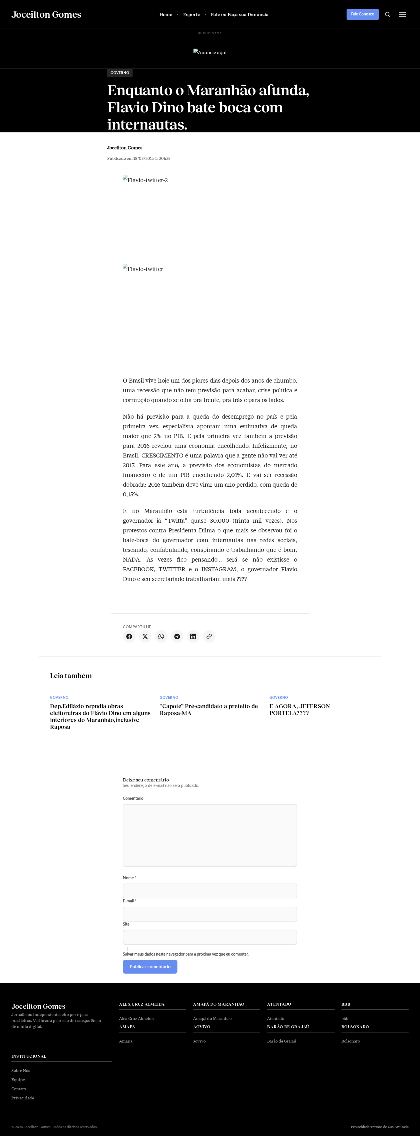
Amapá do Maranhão (212, 1018)
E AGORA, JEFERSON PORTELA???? (299, 709)
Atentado (275, 1018)
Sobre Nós (20, 1070)
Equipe (18, 1079)
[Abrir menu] (402, 14)
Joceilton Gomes (124, 147)
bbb (344, 1018)
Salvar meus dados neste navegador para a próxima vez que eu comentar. (186, 954)
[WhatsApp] (161, 636)
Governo (120, 73)
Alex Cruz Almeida (136, 1018)
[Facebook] (129, 636)
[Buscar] (387, 14)
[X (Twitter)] (145, 636)
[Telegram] (177, 636)
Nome (129, 878)
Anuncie (402, 1126)
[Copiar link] (209, 636)
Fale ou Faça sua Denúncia (240, 14)
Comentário (133, 799)
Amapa (125, 1041)
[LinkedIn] (193, 636)
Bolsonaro (350, 1041)
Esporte (191, 14)
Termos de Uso (382, 1126)
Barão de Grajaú (281, 1041)
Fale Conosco (362, 14)
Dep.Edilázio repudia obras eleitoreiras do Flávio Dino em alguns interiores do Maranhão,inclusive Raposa (100, 716)
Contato (18, 1088)
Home (165, 14)
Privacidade (22, 1098)
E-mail (129, 901)
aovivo (199, 1041)
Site (126, 924)
